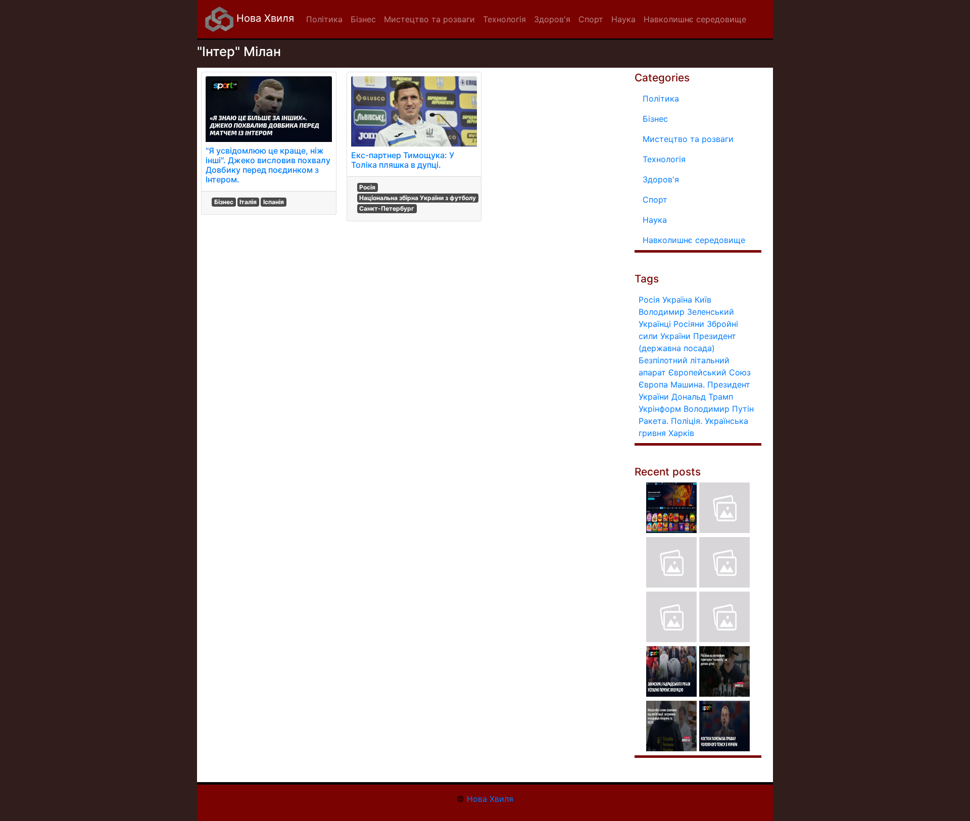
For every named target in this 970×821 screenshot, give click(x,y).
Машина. (687, 384)
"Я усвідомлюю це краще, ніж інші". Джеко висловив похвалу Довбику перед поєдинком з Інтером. (268, 165)
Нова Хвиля (263, 18)
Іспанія (273, 202)
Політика (661, 98)
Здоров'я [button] (552, 19)
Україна (677, 300)
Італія (248, 202)
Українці (655, 324)
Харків (681, 433)
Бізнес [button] (363, 19)
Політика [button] (324, 19)
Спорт (655, 200)
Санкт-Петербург (386, 208)
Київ (703, 300)
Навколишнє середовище (694, 240)
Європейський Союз (709, 372)
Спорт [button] (590, 19)
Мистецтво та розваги (688, 139)
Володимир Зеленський (686, 312)
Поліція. (686, 421)
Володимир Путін (719, 409)
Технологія (664, 159)
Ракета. (653, 421)
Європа (653, 384)
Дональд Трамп (702, 397)
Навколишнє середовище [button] (695, 19)
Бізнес (223, 202)
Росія (367, 187)
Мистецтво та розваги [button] (429, 19)
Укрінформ (660, 409)
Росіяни (688, 324)
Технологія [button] (504, 19)
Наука (655, 220)
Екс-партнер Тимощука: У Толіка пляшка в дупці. (402, 160)
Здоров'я (661, 179)
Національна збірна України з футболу (417, 198)
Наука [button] (623, 19)
